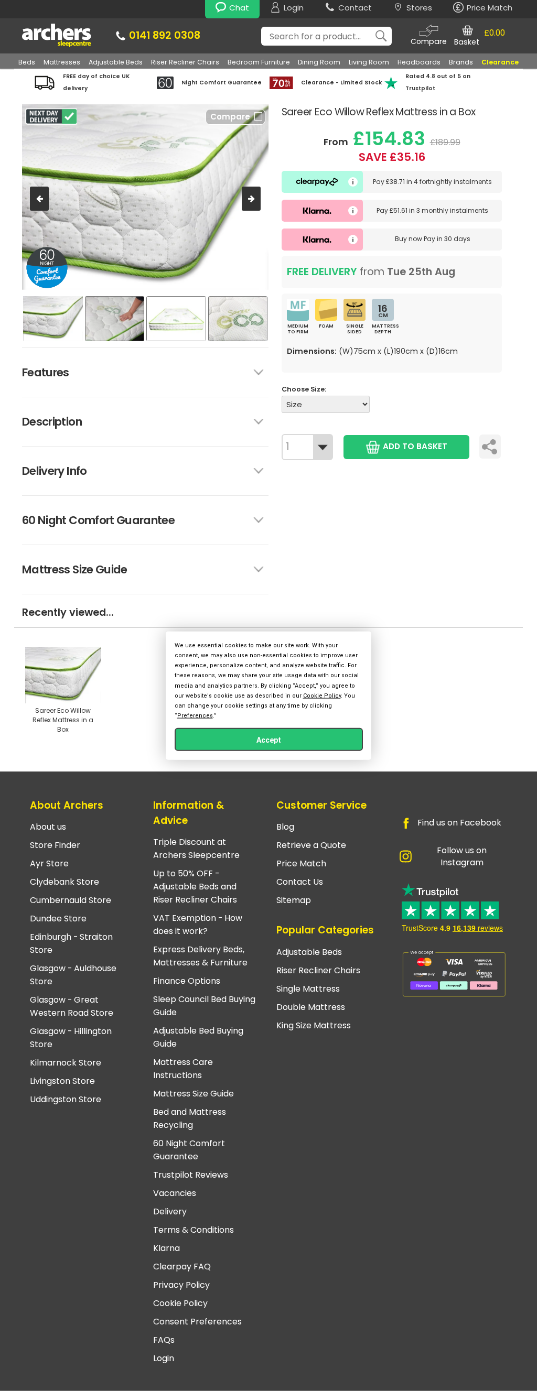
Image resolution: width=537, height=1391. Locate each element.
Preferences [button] (195, 715)
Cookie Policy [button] (322, 695)
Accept (268, 740)
